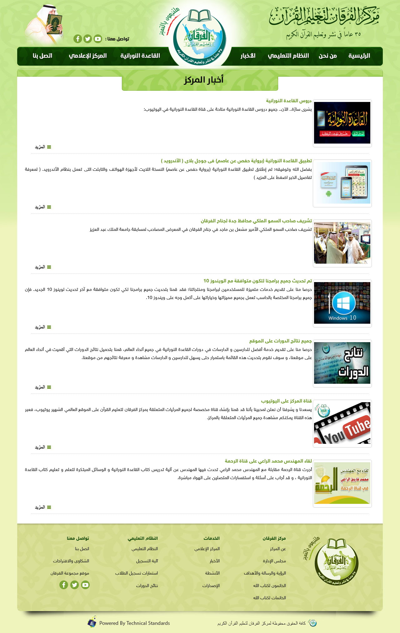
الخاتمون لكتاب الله (269, 586)
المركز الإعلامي (207, 549)
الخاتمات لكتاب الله (269, 598)
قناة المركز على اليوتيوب (286, 401)
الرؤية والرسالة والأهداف (265, 573)
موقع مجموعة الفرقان (70, 573)
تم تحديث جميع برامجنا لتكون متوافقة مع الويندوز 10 (257, 281)
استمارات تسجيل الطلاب (136, 573)
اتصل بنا (82, 549)
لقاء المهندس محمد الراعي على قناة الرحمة (268, 461)
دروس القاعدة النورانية (289, 101)
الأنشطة (212, 573)
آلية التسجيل (147, 561)
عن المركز (278, 549)
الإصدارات (211, 586)
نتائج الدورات (147, 586)
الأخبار (215, 561)
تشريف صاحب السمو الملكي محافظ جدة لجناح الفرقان (256, 221)
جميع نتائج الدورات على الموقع (280, 341)
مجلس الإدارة (274, 561)
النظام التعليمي (145, 549)
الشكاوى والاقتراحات (71, 561)
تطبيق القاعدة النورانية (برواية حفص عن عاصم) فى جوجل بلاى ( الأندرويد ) (236, 161)
